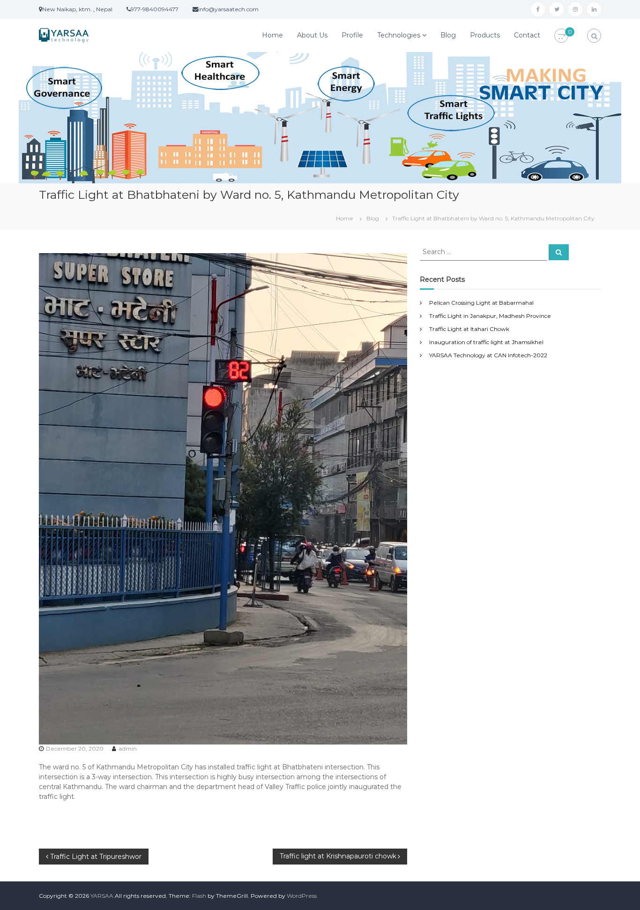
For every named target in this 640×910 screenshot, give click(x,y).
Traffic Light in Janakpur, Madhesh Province (490, 315)
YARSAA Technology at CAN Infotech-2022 (488, 355)
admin (128, 748)
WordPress (302, 895)
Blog (448, 35)
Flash (199, 895)
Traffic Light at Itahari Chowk (469, 328)
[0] (561, 36)
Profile (352, 35)
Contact (527, 35)
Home (272, 35)
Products (485, 35)
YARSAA (101, 895)
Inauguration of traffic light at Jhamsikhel (486, 342)
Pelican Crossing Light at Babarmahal (481, 302)
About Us (312, 35)
